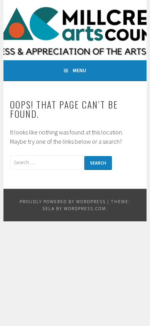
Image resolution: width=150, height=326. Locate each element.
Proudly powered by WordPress (63, 201)
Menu (79, 70)
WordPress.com (85, 208)
